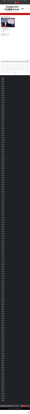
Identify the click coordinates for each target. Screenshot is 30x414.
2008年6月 (2, 327)
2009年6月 (2, 308)
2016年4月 (2, 229)
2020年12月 (3, 156)
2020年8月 (2, 161)
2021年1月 (2, 154)
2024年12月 (3, 97)
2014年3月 (2, 269)
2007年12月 (3, 337)
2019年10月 (3, 168)
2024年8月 (2, 104)
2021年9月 (2, 144)
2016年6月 (2, 226)
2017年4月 (2, 208)
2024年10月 (3, 100)
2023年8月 (2, 116)
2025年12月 (3, 86)
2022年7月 (2, 128)
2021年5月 (2, 149)
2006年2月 (2, 370)
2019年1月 (2, 179)
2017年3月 (2, 210)
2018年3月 (2, 191)
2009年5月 (2, 309)
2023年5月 (2, 121)
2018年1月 (2, 194)
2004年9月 (2, 400)
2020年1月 (2, 165)
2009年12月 (3, 299)
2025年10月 (3, 90)
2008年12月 (3, 316)
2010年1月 (2, 297)
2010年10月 (3, 294)
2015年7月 (2, 243)
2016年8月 (2, 222)
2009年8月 (2, 304)
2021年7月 (2, 147)
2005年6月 (2, 384)
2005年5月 (2, 386)
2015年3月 (2, 250)
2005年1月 (2, 393)
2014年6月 (2, 266)
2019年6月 (2, 175)
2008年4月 (2, 330)
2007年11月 (3, 339)
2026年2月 (2, 83)
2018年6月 (2, 186)
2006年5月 (2, 365)
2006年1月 (2, 372)
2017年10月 (3, 198)
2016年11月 (3, 217)
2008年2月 (2, 334)
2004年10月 (3, 398)
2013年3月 (2, 290)
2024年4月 (2, 111)
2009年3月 (2, 313)
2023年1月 (2, 125)
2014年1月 (2, 273)
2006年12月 (3, 353)
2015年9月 (2, 240)
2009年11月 (3, 301)
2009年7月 (2, 306)
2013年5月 (2, 287)
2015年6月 (2, 245)
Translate (7, 35)
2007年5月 (2, 344)
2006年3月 (2, 369)
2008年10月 (3, 320)
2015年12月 (3, 236)
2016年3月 (2, 231)
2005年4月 (2, 388)
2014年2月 (2, 271)
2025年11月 (3, 88)
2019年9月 (2, 170)
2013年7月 (2, 283)
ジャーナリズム (3, 26)
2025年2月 (2, 95)
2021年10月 (3, 142)
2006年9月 (2, 358)
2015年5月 (2, 247)
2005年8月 (2, 381)
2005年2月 (2, 391)
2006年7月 (2, 362)
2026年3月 (2, 81)
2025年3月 (2, 93)
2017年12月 (3, 196)
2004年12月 (3, 395)
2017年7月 (2, 203)
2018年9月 (2, 182)
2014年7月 (2, 264)
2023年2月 (2, 123)
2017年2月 (2, 212)
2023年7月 (2, 118)
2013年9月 (2, 280)
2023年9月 (2, 114)
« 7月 (14, 73)
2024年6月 (2, 107)
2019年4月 (2, 177)
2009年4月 (2, 311)
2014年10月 (3, 259)
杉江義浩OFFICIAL (12, 9)
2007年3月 (2, 348)
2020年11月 (3, 158)
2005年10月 (3, 377)
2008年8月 (2, 323)
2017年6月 (2, 205)
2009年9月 (2, 302)
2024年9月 (2, 102)
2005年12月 (3, 374)
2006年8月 (2, 360)
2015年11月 (3, 238)
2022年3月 (2, 133)
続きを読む (3, 31)
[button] (1, 14)
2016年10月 (3, 219)
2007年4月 (2, 346)
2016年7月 (2, 224)
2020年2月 (2, 163)
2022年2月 (2, 135)
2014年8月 (2, 262)
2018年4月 (2, 189)
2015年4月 (2, 248)
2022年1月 (2, 137)
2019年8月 (2, 172)
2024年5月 (2, 109)
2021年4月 (2, 151)
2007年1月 (2, 351)
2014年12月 (3, 255)
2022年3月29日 (6, 29)
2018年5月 (2, 187)
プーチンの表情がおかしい (5, 28)
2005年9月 (2, 379)
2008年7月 (2, 325)
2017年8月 (2, 201)
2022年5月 (2, 130)
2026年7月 (2, 79)
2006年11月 (3, 355)
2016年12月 (3, 215)
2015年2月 (2, 252)
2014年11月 (3, 257)
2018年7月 (2, 184)
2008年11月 (3, 318)
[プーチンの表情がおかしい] (8, 22)
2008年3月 (2, 332)
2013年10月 (3, 278)
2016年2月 (2, 233)
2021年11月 (3, 140)
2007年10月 (3, 341)
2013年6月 (2, 285)
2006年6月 (2, 363)
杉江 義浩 (3, 29)
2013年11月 (3, 276)
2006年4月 (2, 367)
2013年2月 (2, 292)
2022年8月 (2, 126)
